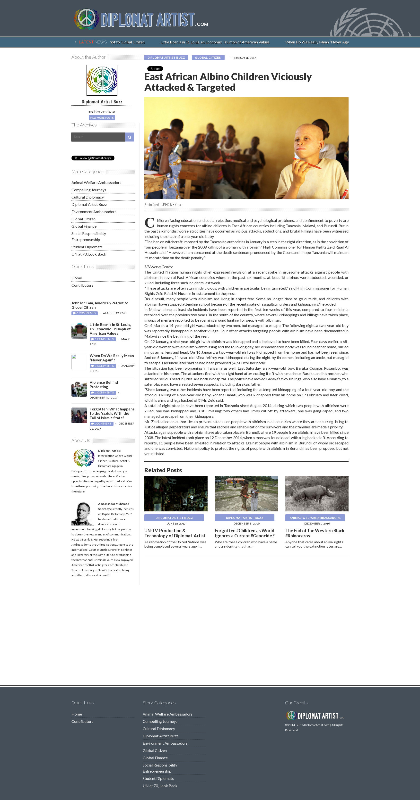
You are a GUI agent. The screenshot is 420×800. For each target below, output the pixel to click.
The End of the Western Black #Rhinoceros (314, 533)
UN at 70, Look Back (88, 254)
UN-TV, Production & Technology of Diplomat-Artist (175, 533)
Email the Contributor (101, 111)
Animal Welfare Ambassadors (315, 518)
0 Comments (86, 313)
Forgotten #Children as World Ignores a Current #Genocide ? (245, 533)
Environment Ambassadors (93, 211)
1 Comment (103, 423)
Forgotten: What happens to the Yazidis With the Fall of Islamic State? (112, 413)
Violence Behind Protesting (104, 384)
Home (76, 277)
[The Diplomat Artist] (144, 27)
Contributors (82, 285)
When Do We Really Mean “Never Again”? (313, 42)
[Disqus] (246, 622)
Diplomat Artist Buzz (166, 57)
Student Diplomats (87, 246)
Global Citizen (208, 57)
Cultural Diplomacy (87, 197)
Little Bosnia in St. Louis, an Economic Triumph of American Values (207, 42)
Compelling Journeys (88, 189)
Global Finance (83, 226)
